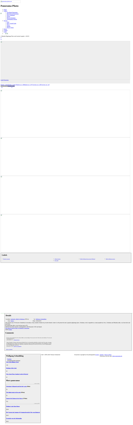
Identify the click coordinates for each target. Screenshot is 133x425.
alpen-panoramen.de (117, 356)
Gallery (5, 11)
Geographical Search (12, 19)
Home (5, 9)
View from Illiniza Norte (12, 362)
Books (5, 29)
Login (5, 31)
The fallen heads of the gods (13, 392)
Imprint (8, 26)
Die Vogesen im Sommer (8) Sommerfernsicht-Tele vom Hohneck (23, 412)
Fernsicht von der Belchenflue (14, 418)
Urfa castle (56, 260)
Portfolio (9, 359)
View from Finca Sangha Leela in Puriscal (17, 374)
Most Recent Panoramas (13, 13)
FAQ (8, 22)
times (10, 329)
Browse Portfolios (11, 18)
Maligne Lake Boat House (13, 406)
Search (8, 16)
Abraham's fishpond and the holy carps (16, 386)
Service (5, 20)
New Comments (11, 15)
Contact (5, 30)
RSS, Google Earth (11, 23)
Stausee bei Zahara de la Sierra (14, 398)
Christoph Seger (16, 339)
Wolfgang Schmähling (17, 346)
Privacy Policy (10, 27)
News (8, 24)
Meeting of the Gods (11, 368)
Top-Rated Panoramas (12, 12)
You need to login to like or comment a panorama (17, 328)
